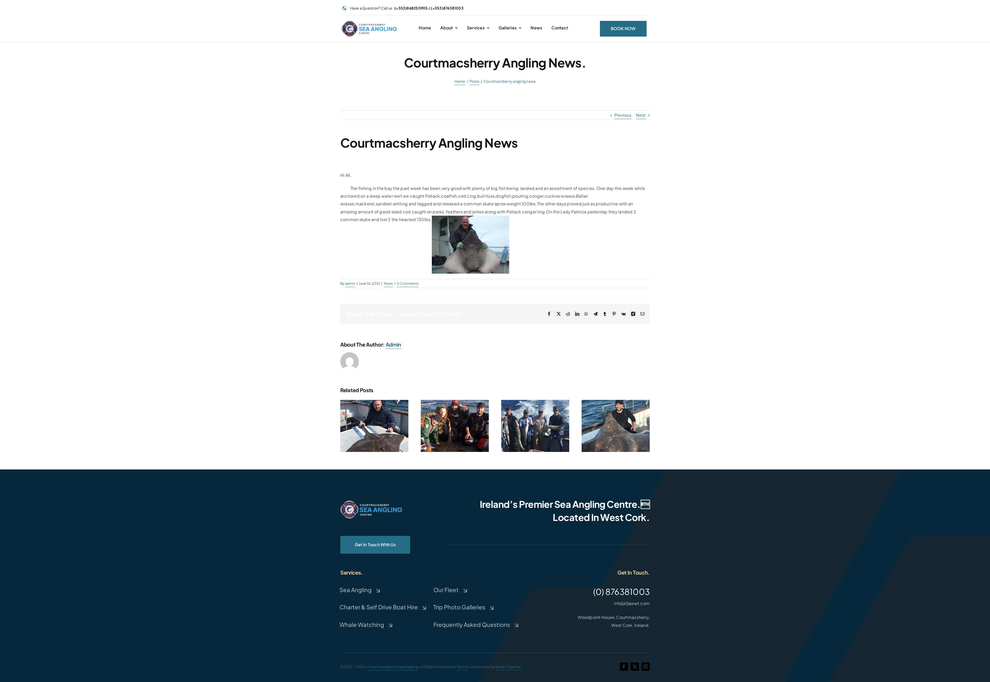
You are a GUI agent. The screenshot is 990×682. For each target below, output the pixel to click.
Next (641, 115)
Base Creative (508, 666)
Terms (462, 666)
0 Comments (407, 283)
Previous (622, 115)
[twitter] (635, 666)
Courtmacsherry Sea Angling (392, 666)
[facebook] (624, 666)
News (388, 283)
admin (350, 283)
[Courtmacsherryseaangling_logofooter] (371, 502)
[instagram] (645, 666)
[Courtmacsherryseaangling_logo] (370, 21)
